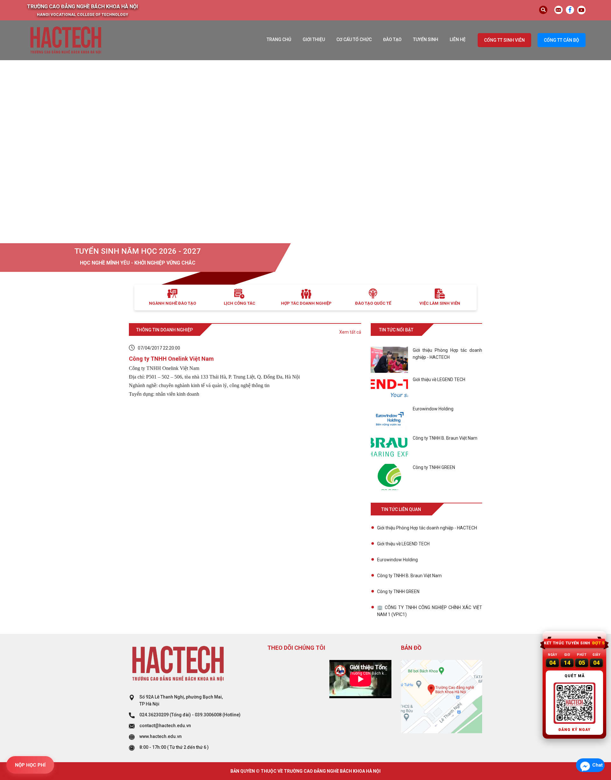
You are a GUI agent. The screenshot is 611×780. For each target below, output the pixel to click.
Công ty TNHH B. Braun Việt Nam (409, 575)
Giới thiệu (314, 39)
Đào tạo (392, 39)
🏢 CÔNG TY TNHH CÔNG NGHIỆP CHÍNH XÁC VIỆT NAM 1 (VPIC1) (429, 611)
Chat (597, 765)
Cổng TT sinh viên (504, 40)
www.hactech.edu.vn (160, 736)
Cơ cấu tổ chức (354, 39)
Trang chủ (279, 39)
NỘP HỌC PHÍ (30, 765)
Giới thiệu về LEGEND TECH (403, 543)
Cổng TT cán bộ (561, 40)
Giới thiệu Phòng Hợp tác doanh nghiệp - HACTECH (427, 527)
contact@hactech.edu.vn (165, 725)
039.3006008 (208, 714)
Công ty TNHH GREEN (398, 591)
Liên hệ (458, 39)
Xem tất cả (350, 332)
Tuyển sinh (425, 39)
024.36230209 (154, 714)
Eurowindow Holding (397, 559)
